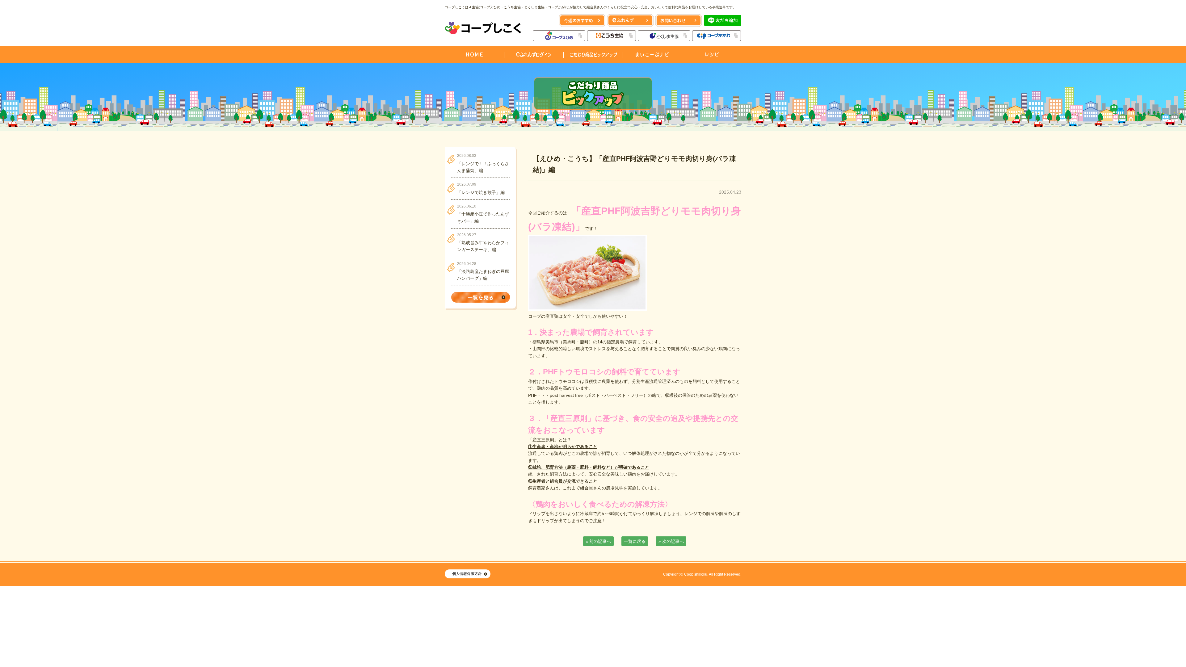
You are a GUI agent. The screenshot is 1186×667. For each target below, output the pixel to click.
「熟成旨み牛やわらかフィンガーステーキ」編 (483, 246)
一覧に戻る (635, 541)
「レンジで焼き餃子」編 (481, 192)
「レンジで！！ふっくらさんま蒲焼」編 (483, 167)
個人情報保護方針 (467, 574)
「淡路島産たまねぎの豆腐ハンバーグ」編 (483, 275)
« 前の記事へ (598, 541)
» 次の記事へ (671, 541)
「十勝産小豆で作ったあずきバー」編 (483, 217)
